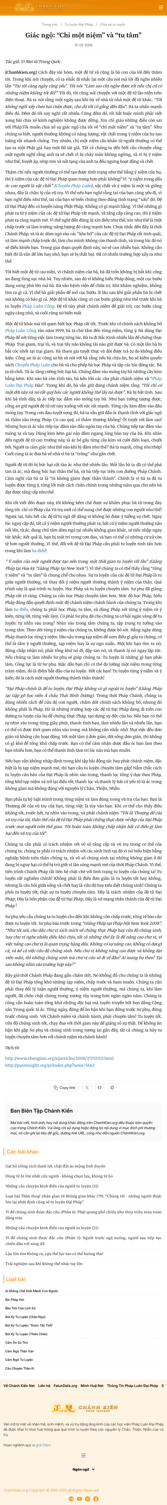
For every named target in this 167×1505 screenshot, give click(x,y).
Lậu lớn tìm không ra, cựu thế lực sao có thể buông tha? (54, 1253)
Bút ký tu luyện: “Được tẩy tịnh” (29, 1325)
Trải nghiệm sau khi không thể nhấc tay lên (43, 1263)
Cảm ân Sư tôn (16, 1343)
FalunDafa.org (65, 1385)
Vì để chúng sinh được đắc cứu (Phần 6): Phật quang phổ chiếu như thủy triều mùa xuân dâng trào (83, 1214)
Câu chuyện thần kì (19, 1368)
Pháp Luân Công (38, 306)
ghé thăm (43, 1445)
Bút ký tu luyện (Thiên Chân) (26, 1334)
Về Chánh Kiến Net (19, 1385)
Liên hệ (44, 1385)
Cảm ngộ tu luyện (19, 1360)
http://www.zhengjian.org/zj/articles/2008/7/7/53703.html (59, 1058)
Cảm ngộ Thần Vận (19, 1351)
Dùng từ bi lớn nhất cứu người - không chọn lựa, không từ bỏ (59, 1176)
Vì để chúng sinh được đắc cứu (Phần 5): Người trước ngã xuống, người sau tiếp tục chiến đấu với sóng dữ (83, 1240)
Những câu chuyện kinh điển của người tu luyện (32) (52, 1186)
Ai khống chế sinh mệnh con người (31, 1291)
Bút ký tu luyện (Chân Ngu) (25, 1317)
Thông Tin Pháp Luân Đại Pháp (132, 1385)
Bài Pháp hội (14, 1300)
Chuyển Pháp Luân (73, 185)
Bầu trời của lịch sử (20, 1308)
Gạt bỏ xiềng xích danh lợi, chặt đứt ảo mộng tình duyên (55, 1166)
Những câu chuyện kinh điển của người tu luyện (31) (52, 1227)
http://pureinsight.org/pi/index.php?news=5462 (50, 1065)
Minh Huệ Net (92, 1385)
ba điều (38, 550)
